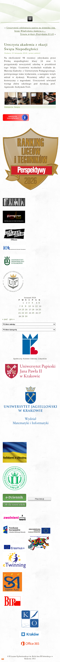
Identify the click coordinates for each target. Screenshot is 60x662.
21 (19, 313)
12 (36, 306)
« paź (5, 319)
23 (26, 313)
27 (40, 313)
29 (23, 316)
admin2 (37, 53)
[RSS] (3, 659)
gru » (12, 319)
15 (23, 310)
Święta (17, 107)
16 (26, 310)
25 (33, 313)
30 (26, 316)
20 (40, 310)
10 (29, 306)
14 (19, 310)
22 (23, 313)
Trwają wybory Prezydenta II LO (37, 34)
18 (33, 310)
